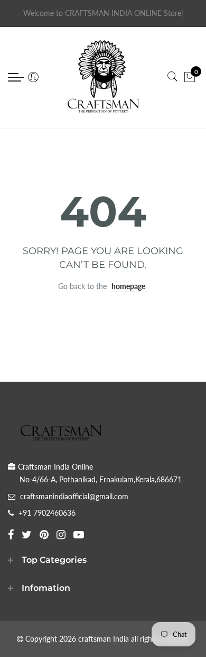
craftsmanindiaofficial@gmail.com (74, 496)
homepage (128, 286)
